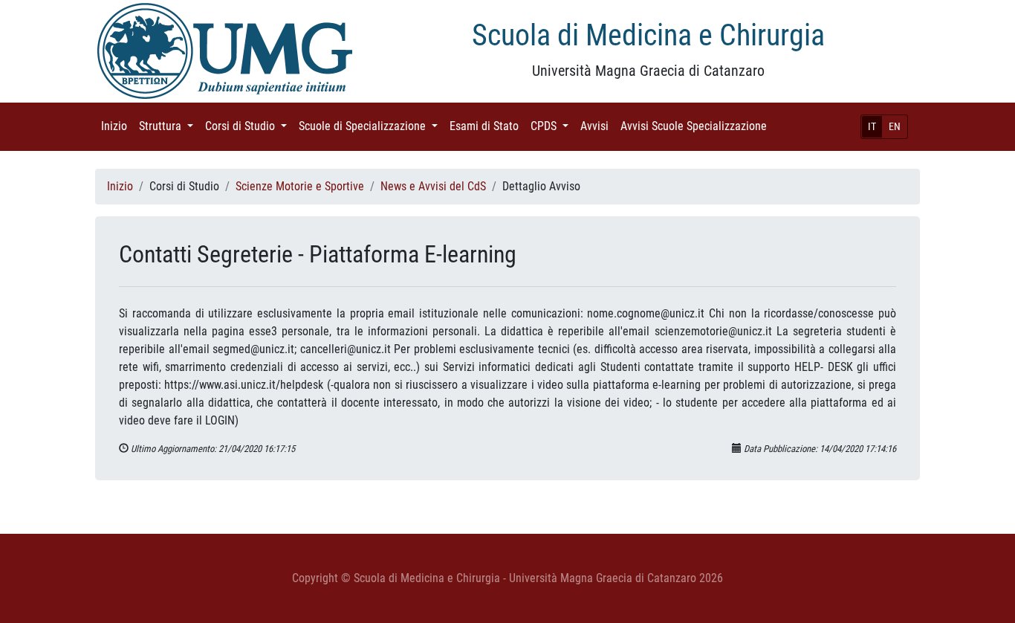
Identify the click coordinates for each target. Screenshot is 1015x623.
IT (872, 126)
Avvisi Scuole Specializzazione (696, 126)
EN (895, 126)
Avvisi (597, 126)
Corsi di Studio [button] (249, 126)
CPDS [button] (552, 126)
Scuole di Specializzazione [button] (371, 126)
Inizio (117, 126)
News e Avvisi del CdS (433, 186)
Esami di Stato (487, 126)
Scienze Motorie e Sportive (300, 186)
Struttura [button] (169, 126)
